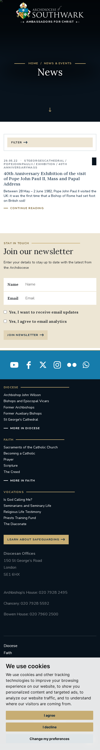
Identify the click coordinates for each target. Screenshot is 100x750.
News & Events (58, 63)
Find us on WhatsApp (86, 365)
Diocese (10, 645)
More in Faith (22, 480)
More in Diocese (25, 428)
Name (13, 284)
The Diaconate (15, 524)
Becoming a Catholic (19, 453)
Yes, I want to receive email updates (43, 312)
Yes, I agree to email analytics (38, 321)
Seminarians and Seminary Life (27, 505)
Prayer (9, 459)
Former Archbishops (19, 407)
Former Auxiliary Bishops (23, 413)
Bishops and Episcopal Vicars (26, 401)
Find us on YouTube (14, 365)
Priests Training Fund (20, 518)
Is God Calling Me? (18, 499)
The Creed (12, 472)
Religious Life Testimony (22, 511)
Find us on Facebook (29, 365)
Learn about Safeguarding (33, 539)
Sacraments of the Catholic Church (31, 447)
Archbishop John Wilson (22, 395)
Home (33, 63)
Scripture (11, 465)
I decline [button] (50, 727)
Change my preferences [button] (49, 739)
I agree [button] (49, 715)
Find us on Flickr (72, 365)
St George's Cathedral (21, 419)
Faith (8, 653)
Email (13, 298)
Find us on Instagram (57, 365)
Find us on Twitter (43, 365)
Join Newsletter (22, 335)
